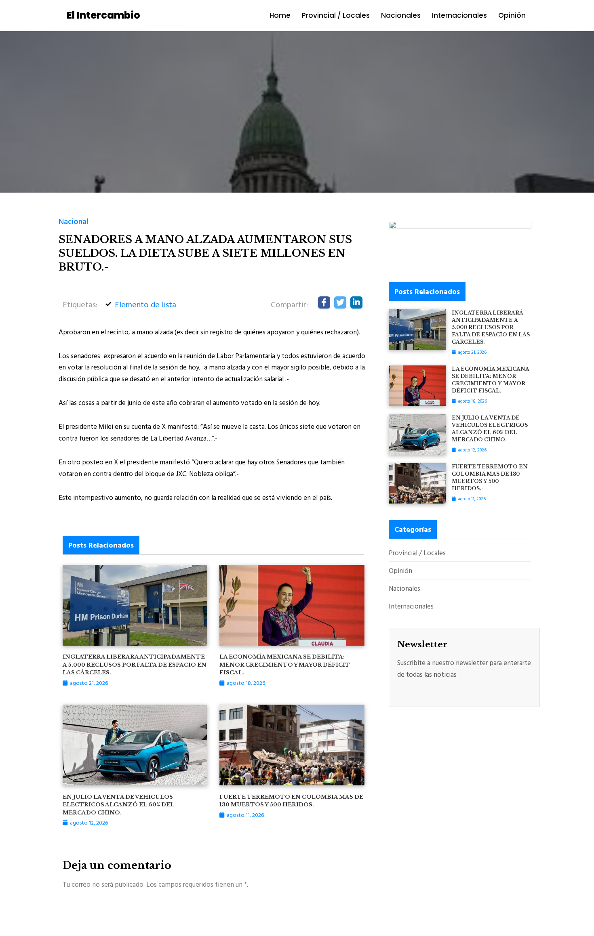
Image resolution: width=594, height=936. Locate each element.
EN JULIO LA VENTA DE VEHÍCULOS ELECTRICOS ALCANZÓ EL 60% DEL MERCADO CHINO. (118, 804)
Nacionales (401, 15)
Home (280, 15)
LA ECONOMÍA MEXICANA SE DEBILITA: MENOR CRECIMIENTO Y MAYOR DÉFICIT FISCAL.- (284, 664)
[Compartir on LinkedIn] (356, 302)
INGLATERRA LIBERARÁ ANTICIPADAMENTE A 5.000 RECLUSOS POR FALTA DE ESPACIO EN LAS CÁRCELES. (134, 664)
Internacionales (459, 15)
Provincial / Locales (336, 15)
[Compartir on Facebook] (324, 302)
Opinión (512, 15)
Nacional (73, 221)
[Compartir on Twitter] (340, 302)
